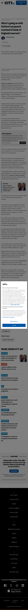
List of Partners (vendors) (8, 317)
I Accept (14, 325)
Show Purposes (14, 321)
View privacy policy (15, 304)
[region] (14, 305)
